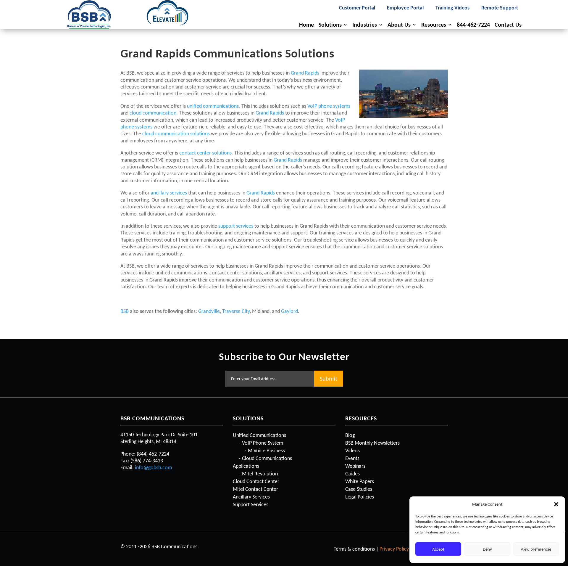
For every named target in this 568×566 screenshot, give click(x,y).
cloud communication (153, 113)
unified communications (213, 106)
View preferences (536, 549)
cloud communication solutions (176, 133)
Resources (433, 24)
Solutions (330, 24)
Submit (328, 378)
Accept (438, 549)
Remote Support (499, 8)
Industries (364, 24)
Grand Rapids (305, 73)
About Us (399, 24)
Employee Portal (405, 8)
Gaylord (289, 311)
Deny (487, 549)
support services (235, 226)
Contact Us (508, 24)
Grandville (209, 311)
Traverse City (236, 311)
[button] (556, 504)
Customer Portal (357, 8)
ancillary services (169, 192)
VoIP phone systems (328, 106)
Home (306, 24)
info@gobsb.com (153, 467)
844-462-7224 (473, 24)
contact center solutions (205, 152)
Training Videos (452, 8)
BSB (124, 311)
